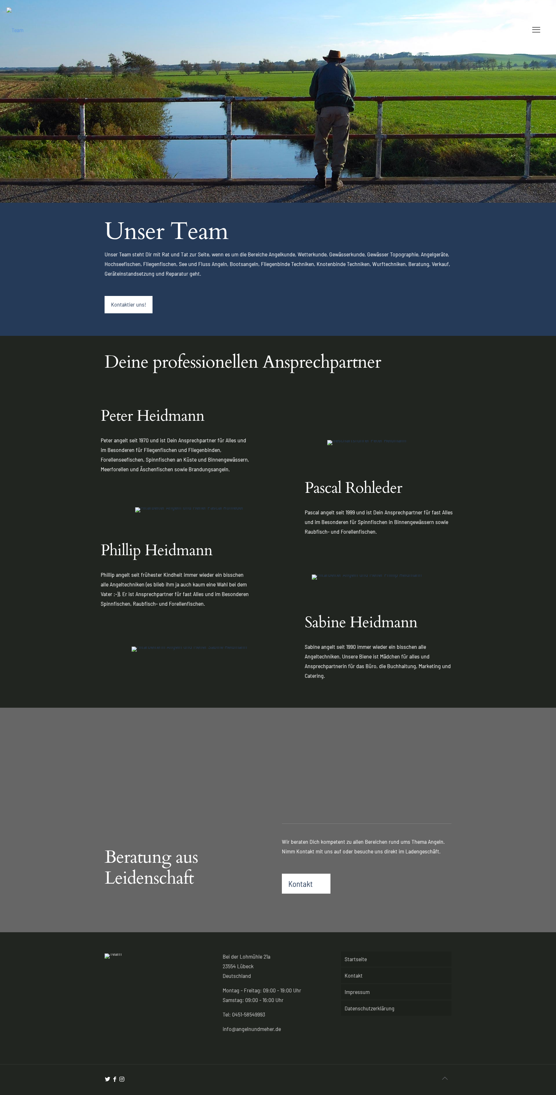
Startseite (356, 958)
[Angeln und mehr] (14, 29)
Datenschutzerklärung (369, 1008)
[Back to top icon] (444, 1078)
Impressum (357, 991)
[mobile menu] (534, 29)
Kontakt (354, 975)
